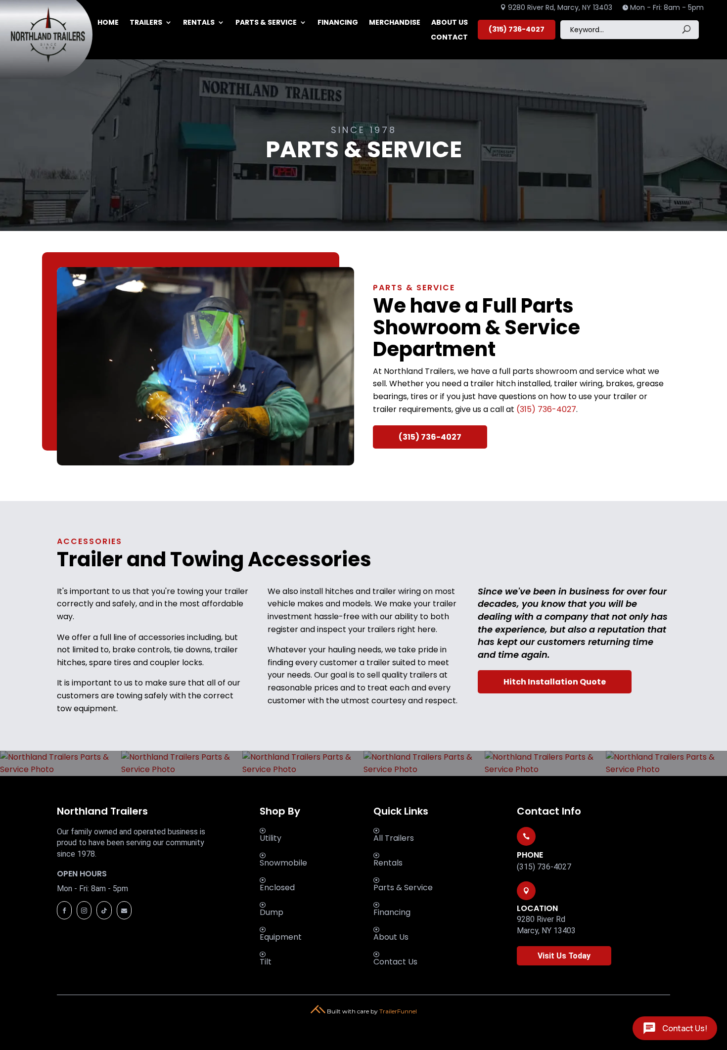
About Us (449, 23)
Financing (338, 23)
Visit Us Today (564, 955)
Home (108, 23)
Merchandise (394, 23)
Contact (449, 38)
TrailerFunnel (398, 1011)
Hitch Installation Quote (554, 681)
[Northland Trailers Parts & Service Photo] (60, 769)
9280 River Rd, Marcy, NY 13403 (556, 7)
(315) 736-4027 (517, 29)
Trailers (146, 23)
